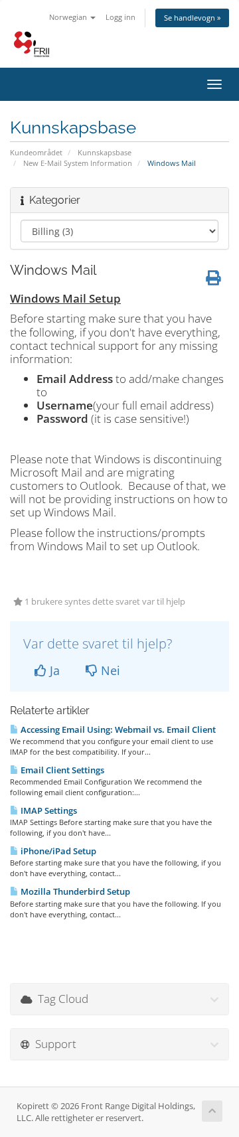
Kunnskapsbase (104, 152)
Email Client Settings (61, 770)
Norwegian (69, 17)
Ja (53, 670)
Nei (109, 670)
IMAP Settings (48, 810)
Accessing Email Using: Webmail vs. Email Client (117, 729)
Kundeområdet (36, 152)
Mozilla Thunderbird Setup (74, 891)
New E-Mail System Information (77, 163)
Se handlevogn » (192, 18)
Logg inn (120, 17)
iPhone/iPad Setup (57, 851)
